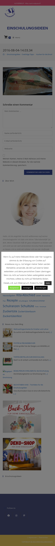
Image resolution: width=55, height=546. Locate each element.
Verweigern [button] (27, 288)
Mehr (48, 283)
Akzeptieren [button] (14, 288)
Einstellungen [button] (41, 288)
